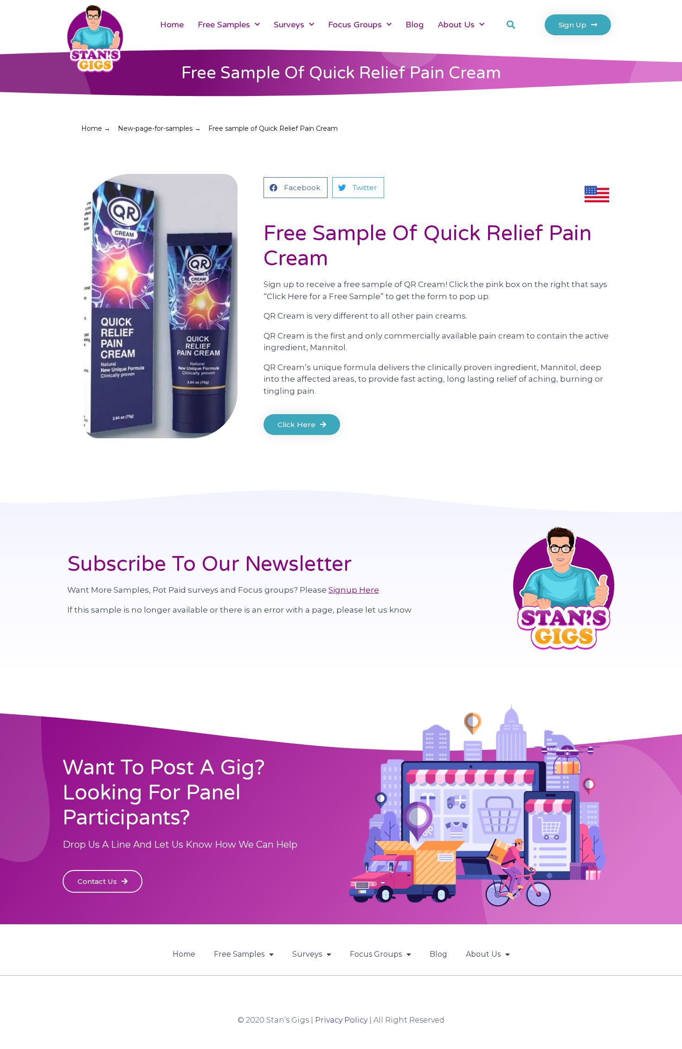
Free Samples (224, 24)
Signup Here (353, 590)
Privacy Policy (341, 1020)
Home (172, 24)
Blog (414, 24)
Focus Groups (355, 24)
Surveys (289, 24)
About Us (456, 24)
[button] (510, 24)
